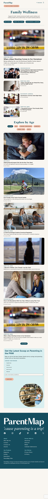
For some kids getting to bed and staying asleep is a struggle (18, 164)
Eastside (8, 365)
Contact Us (7, 444)
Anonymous (24, 85)
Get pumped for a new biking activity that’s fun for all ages (18, 199)
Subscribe (40, 2)
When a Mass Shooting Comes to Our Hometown (23, 59)
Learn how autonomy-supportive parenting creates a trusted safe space (21, 302)
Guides (6, 454)
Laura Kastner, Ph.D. (9, 64)
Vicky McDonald (25, 97)
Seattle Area (8, 363)
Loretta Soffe (24, 111)
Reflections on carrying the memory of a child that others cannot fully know (22, 269)
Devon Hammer (8, 200)
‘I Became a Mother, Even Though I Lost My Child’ (17, 267)
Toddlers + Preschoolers (26, 126)
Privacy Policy (28, 452)
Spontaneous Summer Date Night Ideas (31, 95)
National (8, 371)
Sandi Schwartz (8, 304)
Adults (28, 129)
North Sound (9, 369)
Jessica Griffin (7, 235)
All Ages (10, 126)
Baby (16, 126)
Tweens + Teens (21, 129)
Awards (6, 446)
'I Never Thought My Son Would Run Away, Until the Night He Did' (32, 83)
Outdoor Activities (8, 195)
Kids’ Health (8, 21)
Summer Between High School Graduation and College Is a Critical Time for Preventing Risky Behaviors (31, 71)
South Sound (9, 367)
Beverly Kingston (25, 74)
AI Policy (27, 454)
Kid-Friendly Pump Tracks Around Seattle (15, 197)
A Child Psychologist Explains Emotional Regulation (18, 232)
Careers (6, 442)
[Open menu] (43, 2)
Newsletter (7, 456)
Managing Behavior (25, 68)
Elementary (37, 126)
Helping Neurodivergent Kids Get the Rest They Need (18, 162)
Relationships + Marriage (32, 21)
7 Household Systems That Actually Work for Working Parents (31, 109)
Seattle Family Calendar (12, 6)
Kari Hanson (7, 165)
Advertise (27, 440)
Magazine (6, 452)
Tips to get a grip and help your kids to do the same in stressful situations (21, 234)
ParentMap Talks (8, 458)
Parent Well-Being (18, 21)
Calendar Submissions (31, 446)
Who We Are (7, 440)
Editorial (27, 442)
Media (26, 444)
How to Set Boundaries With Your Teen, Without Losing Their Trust (22, 300)
